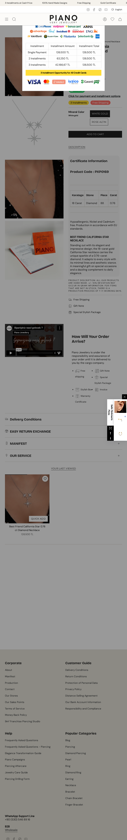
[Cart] (120, 19)
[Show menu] (6, 19)
